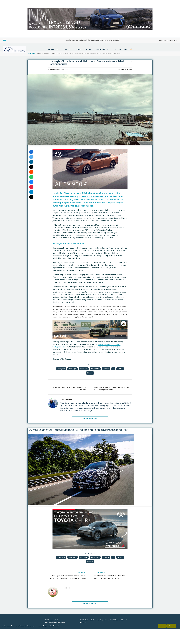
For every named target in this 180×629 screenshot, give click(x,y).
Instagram (61, 369)
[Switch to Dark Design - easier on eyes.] (8, 40)
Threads (106, 369)
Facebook (83, 369)
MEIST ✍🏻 (128, 49)
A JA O (78, 49)
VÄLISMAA (129, 69)
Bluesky (90, 373)
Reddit (120, 369)
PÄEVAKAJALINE (122, 69)
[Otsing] (11, 40)
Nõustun (171, 626)
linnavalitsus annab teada (92, 196)
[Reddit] (31, 172)
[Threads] (31, 197)
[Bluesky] (31, 182)
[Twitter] (31, 157)
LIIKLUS (66, 49)
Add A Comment (90, 419)
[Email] (31, 167)
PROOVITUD (53, 49)
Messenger (95, 369)
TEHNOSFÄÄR (102, 49)
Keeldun (162, 626)
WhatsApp (72, 369)
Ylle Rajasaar (54, 69)
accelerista (65, 588)
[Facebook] (31, 152)
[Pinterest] (31, 187)
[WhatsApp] (31, 177)
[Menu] (4, 40)
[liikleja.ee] (18, 49)
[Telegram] (31, 192)
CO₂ (114, 49)
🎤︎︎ (120, 49)
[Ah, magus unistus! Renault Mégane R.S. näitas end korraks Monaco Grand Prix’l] (81, 505)
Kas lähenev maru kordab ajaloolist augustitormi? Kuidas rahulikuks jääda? (92, 40)
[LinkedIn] (31, 162)
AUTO (88, 49)
